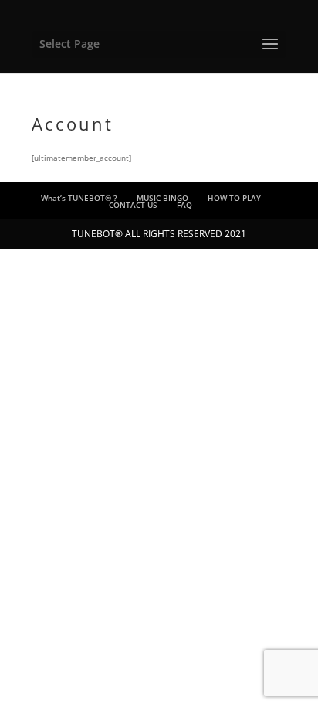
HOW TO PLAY (234, 197)
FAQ (184, 204)
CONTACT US (133, 204)
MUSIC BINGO (162, 197)
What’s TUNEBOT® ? (79, 197)
